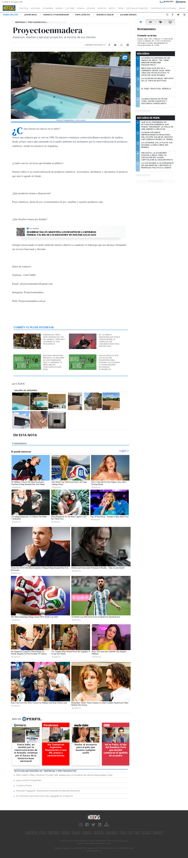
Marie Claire (54, 833)
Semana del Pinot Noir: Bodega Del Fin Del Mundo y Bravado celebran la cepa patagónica (54, 339)
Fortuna (66, 833)
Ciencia (80, 8)
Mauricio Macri (105, 14)
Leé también (34, 228)
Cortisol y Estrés (24, 785)
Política (23, 8)
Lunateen (146, 833)
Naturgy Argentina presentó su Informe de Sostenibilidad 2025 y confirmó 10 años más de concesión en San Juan (53, 362)
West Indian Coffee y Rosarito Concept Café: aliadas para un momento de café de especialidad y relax (64, 775)
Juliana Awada (128, 14)
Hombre (76, 833)
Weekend (87, 833)
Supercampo (112, 833)
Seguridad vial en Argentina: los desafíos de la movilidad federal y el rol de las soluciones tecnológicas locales (61, 233)
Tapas (121, 8)
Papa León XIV (83, 14)
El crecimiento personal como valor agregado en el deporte (44, 796)
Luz (130, 833)
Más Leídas (143, 53)
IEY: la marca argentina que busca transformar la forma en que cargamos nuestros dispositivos (109, 340)
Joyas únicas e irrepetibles (28, 780)
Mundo (59, 8)
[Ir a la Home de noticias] (94, 817)
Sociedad (35, 8)
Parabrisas (99, 833)
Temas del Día (11, 14)
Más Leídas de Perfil (148, 117)
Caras (42, 833)
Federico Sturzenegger (56, 14)
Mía (137, 833)
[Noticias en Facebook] (172, 15)
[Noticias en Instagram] (167, 15)
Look (123, 833)
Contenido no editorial (163, 8)
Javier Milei (30, 14)
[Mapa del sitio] (106, 825)
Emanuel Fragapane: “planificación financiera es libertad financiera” (48, 790)
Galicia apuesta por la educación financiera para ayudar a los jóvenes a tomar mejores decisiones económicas (109, 362)
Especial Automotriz (137, 8)
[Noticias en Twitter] (178, 15)
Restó (112, 8)
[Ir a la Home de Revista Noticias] (9, 8)
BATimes (157, 833)
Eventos (102, 8)
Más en (16, 718)
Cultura (69, 8)
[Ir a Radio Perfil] (167, 2)
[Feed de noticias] (184, 15)
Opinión (91, 8)
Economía (48, 8)
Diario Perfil (31, 833)
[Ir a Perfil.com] (181, 2)
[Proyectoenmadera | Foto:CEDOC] (21, 401)
